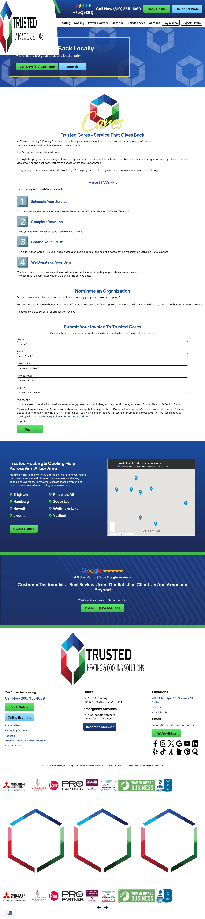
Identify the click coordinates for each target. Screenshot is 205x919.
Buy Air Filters (192, 23)
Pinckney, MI (63, 494)
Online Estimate (187, 8)
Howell (19, 508)
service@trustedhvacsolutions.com (174, 725)
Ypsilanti (60, 515)
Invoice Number (27, 363)
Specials (72, 66)
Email (21, 351)
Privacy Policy (52, 416)
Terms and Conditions (77, 416)
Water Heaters (98, 23)
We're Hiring (166, 733)
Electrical (117, 23)
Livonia (19, 515)
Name (21, 339)
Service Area (136, 23)
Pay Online (170, 23)
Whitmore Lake (65, 508)
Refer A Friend (13, 745)
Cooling (79, 23)
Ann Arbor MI (160, 712)
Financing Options (16, 730)
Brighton (20, 494)
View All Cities (23, 528)
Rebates (10, 735)
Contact (154, 23)
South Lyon (62, 501)
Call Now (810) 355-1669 (118, 9)
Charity (22, 387)
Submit (30, 429)
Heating (65, 23)
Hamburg (21, 501)
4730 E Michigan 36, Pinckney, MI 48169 (172, 699)
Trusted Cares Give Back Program (25, 740)
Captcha (22, 421)
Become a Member (100, 726)
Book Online (157, 8)
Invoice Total (25, 375)
